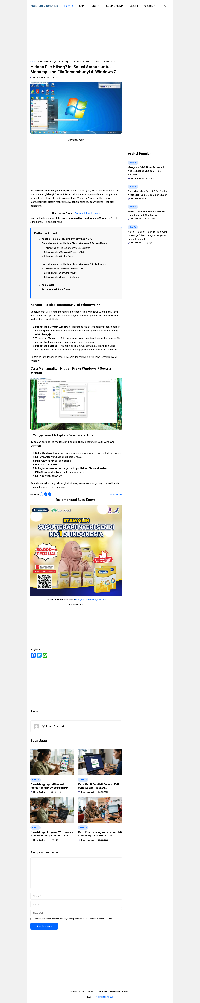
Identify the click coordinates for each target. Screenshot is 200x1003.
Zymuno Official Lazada (87, 213)
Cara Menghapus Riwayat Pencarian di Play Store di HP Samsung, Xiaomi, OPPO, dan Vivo (52, 788)
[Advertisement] (100, 36)
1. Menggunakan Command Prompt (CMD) (63, 269)
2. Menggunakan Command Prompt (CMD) (64, 252)
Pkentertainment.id (104, 997)
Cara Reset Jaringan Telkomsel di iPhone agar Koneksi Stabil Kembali (100, 835)
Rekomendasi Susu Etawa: (56, 289)
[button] (165, 6)
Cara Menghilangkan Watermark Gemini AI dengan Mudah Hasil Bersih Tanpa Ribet (51, 835)
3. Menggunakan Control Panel (58, 256)
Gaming (133, 5)
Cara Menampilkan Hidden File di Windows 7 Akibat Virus (74, 264)
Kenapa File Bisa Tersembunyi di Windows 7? (67, 239)
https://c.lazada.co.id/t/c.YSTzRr (90, 599)
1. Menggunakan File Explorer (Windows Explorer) (67, 248)
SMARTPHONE (87, 5)
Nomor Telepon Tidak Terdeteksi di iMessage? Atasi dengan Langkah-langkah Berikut (147, 235)
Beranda (34, 61)
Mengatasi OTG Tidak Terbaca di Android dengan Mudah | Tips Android (146, 171)
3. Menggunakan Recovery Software (61, 277)
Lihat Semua (116, 494)
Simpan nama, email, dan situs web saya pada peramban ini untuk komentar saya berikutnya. (73, 919)
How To (68, 5)
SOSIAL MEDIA (115, 5)
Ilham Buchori (39, 77)
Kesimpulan (48, 285)
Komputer (149, 5)
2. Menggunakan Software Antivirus (61, 273)
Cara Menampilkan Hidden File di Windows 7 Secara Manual (75, 243)
